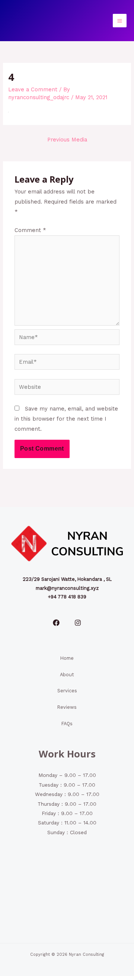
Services (67, 690)
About (67, 674)
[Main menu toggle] (120, 21)
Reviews (67, 707)
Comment (30, 230)
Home (67, 658)
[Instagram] (77, 622)
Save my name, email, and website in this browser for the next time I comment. (66, 418)
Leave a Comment (32, 89)
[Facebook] (56, 622)
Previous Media (67, 139)
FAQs (67, 723)
